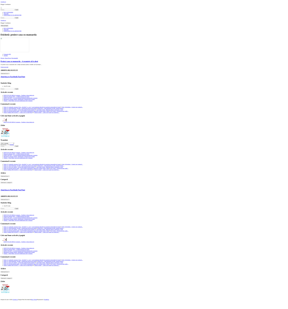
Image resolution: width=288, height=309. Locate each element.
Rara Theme (34, 299)
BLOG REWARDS (8, 12)
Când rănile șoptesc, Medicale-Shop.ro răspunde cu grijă (49, 109)
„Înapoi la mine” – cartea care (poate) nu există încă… (47, 112)
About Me (6, 13)
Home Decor (8, 58)
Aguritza (6, 55)
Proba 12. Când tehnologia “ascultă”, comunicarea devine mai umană (20, 108)
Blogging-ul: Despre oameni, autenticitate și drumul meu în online (19, 99)
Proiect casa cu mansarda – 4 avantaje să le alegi (19, 61)
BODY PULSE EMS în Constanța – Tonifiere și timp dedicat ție (19, 95)
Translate (12, 144)
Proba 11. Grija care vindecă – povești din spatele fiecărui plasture (19, 109)
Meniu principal (4, 25)
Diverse (2, 58)
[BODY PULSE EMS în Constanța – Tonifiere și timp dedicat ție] (5, 121)
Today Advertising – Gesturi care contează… (72, 107)
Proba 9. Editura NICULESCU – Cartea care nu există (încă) (18, 112)
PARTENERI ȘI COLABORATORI (12, 15)
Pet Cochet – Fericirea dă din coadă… (59, 111)
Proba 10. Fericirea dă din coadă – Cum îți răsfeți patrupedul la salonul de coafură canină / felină (26, 111)
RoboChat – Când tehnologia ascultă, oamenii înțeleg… (51, 108)
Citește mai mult (4, 67)
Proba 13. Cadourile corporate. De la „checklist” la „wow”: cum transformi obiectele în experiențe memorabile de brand (32, 107)
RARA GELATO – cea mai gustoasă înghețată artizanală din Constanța (20, 98)
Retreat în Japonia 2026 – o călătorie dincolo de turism (16, 96)
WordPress (46, 299)
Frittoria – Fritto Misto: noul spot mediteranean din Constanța (18, 100)
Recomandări (15, 58)
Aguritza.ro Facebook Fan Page (13, 77)
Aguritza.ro (3, 1)
